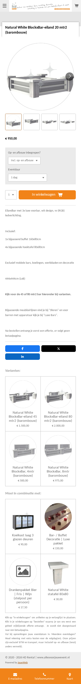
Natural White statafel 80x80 (58, 592)
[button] (13, 122)
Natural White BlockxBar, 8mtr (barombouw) (58, 471)
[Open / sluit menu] (4, 6)
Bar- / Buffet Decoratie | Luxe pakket (58, 539)
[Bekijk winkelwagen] (76, 6)
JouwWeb (23, 662)
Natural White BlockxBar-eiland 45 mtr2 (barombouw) (23, 417)
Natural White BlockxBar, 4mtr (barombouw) (23, 471)
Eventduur (14, 169)
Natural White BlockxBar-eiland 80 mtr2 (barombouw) (58, 417)
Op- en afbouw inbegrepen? (24, 152)
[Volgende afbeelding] (69, 76)
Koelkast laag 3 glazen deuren (23, 537)
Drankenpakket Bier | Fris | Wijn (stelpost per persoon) (23, 596)
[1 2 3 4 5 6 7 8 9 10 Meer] (11, 194)
